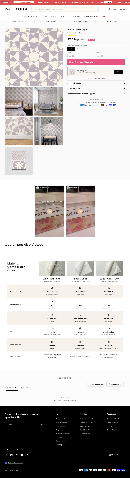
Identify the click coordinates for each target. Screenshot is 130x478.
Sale (104, 17)
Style (44, 17)
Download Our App (114, 419)
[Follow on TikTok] (27, 455)
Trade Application (113, 430)
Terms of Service (86, 422)
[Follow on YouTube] (21, 455)
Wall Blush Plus (85, 430)
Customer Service (62, 419)
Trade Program (91, 17)
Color (54, 17)
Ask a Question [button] (97, 384)
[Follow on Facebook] (6, 455)
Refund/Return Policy (88, 419)
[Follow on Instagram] (11, 455)
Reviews (76, 17)
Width (69, 52)
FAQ (57, 430)
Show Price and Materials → (82, 62)
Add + (118, 72)
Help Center (60, 426)
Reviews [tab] (10, 388)
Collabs (65, 17)
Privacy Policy (85, 426)
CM (78, 49)
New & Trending (31, 17)
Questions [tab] (24, 388)
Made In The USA (113, 422)
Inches (71, 49)
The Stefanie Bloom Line (78, 33)
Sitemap (59, 445)
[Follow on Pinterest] (16, 455)
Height (99, 52)
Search (109, 426)
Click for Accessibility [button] (15, 463)
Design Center (61, 441)
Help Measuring (61, 422)
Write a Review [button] (116, 384)
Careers (59, 437)
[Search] (95, 9)
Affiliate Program (62, 434)
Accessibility (85, 434)
